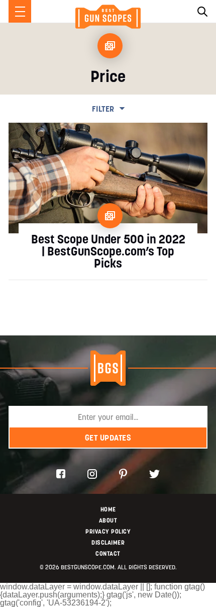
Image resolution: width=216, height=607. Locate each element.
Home (108, 509)
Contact (108, 553)
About (108, 520)
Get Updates (108, 437)
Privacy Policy (108, 531)
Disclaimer (108, 542)
